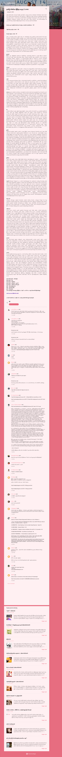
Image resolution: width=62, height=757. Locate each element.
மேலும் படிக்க (44, 621)
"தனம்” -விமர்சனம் (10, 610)
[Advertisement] (54, 24)
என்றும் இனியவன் (14, 309)
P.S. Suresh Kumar (15, 395)
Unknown (13, 547)
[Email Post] (9, 301)
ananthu (13, 344)
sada (12, 565)
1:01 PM (12, 358)
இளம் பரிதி (13, 388)
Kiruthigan (13, 477)
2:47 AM (13, 490)
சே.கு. (12, 556)
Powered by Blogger (32, 753)
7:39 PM (12, 459)
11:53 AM (13, 333)
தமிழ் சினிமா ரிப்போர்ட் (13, 304)
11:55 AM (13, 341)
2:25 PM (12, 544)
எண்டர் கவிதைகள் (10, 724)
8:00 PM (12, 466)
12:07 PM (13, 351)
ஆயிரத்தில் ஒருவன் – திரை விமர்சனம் (15, 681)
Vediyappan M (14, 508)
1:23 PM (12, 377)
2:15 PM (12, 384)
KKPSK (12, 574)
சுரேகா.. (12, 501)
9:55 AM (13, 504)
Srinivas (12, 517)
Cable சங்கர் (11, 3)
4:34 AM (13, 580)
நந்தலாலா (8, 639)
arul (12, 355)
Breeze (12, 362)
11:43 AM (13, 326)
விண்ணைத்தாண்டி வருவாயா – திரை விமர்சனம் (17, 653)
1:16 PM (12, 370)
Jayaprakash (13, 373)
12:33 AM (13, 571)
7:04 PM (12, 452)
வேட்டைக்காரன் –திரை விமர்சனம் (13, 667)
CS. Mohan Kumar (14, 469)
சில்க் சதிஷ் (13, 494)
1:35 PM (12, 514)
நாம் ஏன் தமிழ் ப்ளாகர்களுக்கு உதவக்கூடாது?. (16, 738)
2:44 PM (12, 401)
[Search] (57, 3)
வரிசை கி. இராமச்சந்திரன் (16, 404)
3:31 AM (13, 497)
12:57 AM (13, 561)
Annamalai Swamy (15, 455)
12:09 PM (13, 552)
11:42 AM (13, 315)
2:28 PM (12, 391)
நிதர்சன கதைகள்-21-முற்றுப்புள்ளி (14, 695)
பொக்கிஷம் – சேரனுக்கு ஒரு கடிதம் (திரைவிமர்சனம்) (18, 625)
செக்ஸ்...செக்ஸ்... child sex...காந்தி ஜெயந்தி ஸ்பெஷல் (18, 710)
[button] (46, 9)
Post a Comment (11, 583)
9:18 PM (12, 473)
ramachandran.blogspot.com (17, 462)
